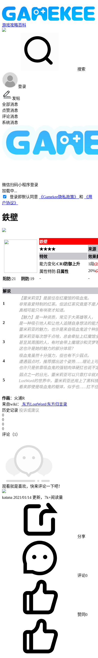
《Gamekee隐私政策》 (59, 197)
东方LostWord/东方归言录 (44, 404)
